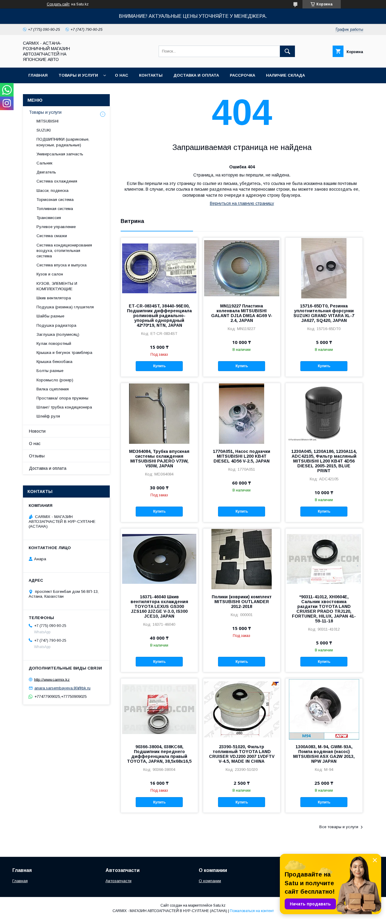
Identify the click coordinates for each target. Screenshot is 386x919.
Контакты (151, 75)
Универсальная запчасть (59, 154)
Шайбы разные (50, 316)
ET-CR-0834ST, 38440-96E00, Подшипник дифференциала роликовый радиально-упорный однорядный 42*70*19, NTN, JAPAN (159, 316)
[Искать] (287, 51)
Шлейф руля (48, 416)
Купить (159, 366)
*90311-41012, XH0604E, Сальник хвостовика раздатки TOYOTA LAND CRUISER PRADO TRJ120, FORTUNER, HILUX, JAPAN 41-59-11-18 (324, 608)
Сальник (44, 163)
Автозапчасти (118, 881)
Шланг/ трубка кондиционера (64, 407)
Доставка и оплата (196, 75)
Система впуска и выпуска (61, 265)
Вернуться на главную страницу (242, 203)
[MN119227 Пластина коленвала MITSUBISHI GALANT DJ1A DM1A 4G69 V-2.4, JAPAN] (241, 268)
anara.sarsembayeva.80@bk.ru (62, 688)
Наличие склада (285, 75)
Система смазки (51, 236)
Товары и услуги (78, 75)
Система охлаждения (56, 181)
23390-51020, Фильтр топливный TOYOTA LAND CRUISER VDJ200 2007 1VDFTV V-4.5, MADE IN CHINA (241, 754)
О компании (210, 881)
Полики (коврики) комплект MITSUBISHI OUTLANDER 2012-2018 (242, 601)
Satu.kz (219, 905)
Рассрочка (242, 75)
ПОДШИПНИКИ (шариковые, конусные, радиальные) (62, 142)
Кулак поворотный (53, 343)
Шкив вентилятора (53, 298)
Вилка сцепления (52, 389)
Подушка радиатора (56, 325)
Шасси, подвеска (52, 190)
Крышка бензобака (54, 361)
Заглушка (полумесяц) (57, 334)
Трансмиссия (48, 217)
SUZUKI (43, 130)
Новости (37, 431)
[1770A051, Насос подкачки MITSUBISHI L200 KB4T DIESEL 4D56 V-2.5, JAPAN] (241, 413)
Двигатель (46, 172)
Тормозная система (55, 199)
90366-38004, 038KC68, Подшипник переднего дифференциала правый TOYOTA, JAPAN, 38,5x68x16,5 (159, 754)
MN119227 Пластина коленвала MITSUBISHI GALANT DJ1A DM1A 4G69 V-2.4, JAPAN (241, 313)
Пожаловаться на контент (252, 911)
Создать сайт (58, 4)
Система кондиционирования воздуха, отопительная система (64, 250)
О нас (121, 75)
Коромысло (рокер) (54, 380)
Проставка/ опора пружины (62, 398)
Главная (38, 75)
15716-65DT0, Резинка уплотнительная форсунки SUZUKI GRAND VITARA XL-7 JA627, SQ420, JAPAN (323, 313)
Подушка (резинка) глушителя (65, 307)
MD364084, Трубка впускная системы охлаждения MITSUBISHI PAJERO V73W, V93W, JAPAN (159, 458)
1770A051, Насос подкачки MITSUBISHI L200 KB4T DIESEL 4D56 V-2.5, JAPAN (241, 456)
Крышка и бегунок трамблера (64, 352)
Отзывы (37, 455)
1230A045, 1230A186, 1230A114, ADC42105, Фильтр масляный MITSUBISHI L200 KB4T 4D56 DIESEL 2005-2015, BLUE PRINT (324, 461)
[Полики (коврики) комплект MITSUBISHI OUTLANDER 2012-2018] (241, 559)
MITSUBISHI (47, 121)
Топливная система (54, 208)
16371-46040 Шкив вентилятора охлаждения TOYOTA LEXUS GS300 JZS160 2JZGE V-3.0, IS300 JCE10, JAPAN (159, 606)
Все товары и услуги (338, 827)
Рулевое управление (56, 226)
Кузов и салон (49, 274)
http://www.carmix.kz (52, 679)
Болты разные (49, 370)
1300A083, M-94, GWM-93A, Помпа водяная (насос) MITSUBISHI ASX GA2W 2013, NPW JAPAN (324, 754)
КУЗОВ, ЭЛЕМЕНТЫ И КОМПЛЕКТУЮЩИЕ (56, 286)
